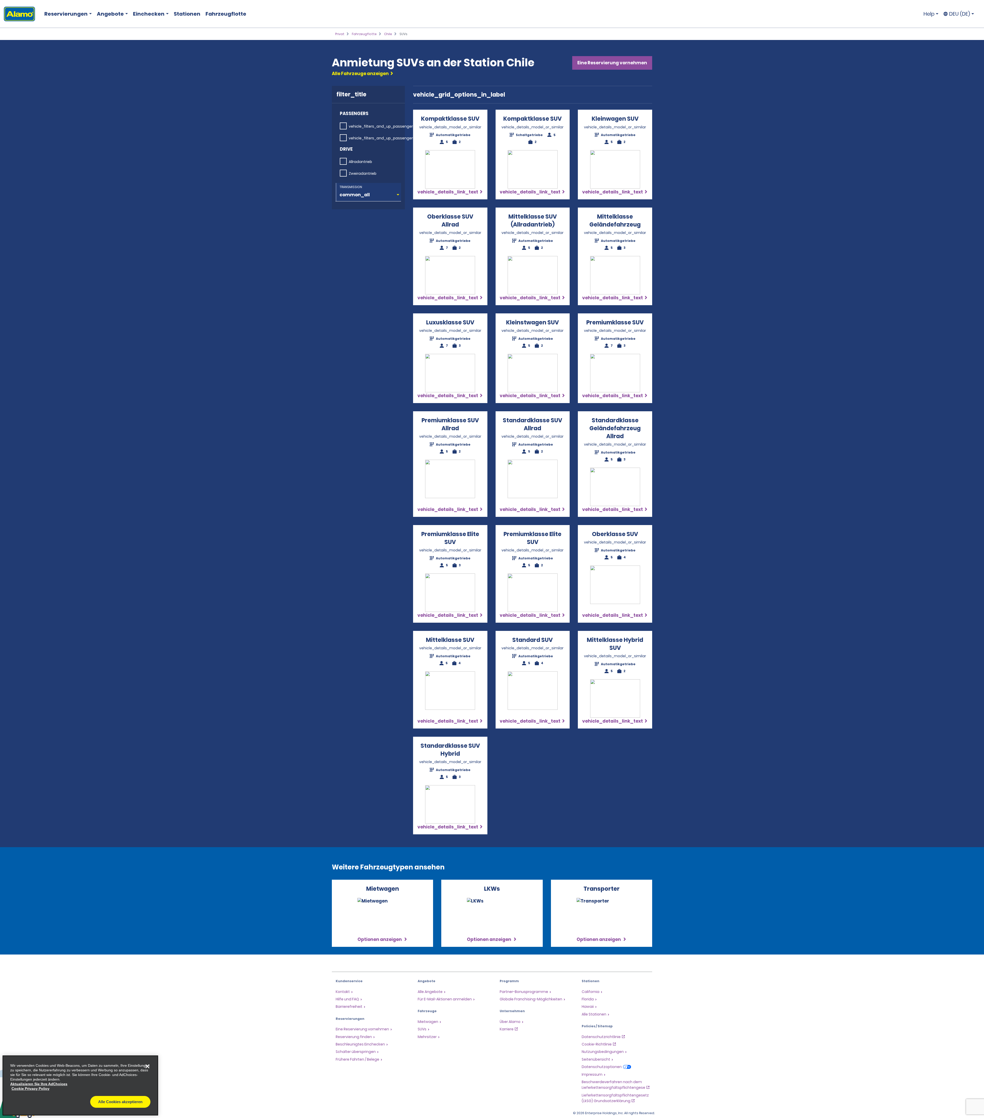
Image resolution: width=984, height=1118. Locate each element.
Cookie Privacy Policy (30, 1088)
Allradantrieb (360, 161)
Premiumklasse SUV (615, 322)
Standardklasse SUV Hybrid (450, 750)
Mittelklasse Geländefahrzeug (615, 221)
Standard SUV (532, 640)
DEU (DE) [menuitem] (959, 13)
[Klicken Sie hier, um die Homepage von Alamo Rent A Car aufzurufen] (17, 14)
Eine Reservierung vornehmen (612, 63)
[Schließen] (147, 1066)
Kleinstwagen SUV (532, 322)
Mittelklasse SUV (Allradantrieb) (532, 221)
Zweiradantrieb (362, 173)
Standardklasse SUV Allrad (532, 424)
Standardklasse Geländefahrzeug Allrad (615, 428)
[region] (80, 1085)
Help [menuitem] (929, 13)
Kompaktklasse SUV (450, 119)
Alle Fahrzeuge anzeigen (360, 73)
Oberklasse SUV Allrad (450, 221)
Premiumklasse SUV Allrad (450, 424)
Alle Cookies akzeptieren (120, 1102)
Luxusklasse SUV (450, 322)
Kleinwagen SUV (615, 119)
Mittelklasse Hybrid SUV (615, 644)
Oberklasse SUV (615, 534)
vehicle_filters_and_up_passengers (382, 126)
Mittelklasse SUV (450, 640)
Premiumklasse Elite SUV (450, 538)
